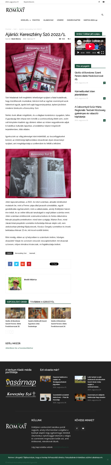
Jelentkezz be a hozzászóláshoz (19, 348)
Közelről (25, 20)
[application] (90, 46)
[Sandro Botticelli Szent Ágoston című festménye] (38, 313)
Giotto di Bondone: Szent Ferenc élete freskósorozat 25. (13, 323)
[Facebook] (99, 2)
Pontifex (36, 20)
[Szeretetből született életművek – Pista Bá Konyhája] (45, 397)
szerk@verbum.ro (61, 447)
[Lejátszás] (78, 52)
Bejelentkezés (29, 2)
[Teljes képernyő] (102, 52)
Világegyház (48, 20)
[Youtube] (104, 2)
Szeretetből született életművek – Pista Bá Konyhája (61, 397)
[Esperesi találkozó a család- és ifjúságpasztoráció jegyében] (45, 379)
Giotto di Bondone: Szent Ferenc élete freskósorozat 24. (59, 323)
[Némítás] (98, 52)
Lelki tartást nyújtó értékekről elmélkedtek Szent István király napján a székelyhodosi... (96, 382)
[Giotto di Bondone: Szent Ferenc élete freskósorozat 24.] (61, 313)
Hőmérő (60, 20)
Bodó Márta (16, 39)
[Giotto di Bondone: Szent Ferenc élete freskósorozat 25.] (15, 313)
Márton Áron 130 (90, 20)
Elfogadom (55, 461)
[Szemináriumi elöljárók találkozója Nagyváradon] (80, 397)
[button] (102, 15)
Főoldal (8, 29)
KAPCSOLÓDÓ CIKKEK (17, 302)
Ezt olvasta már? (49, 369)
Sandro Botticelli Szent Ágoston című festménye (37, 323)
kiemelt (32, 253)
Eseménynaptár (73, 20)
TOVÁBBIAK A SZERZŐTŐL (42, 302)
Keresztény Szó (21, 253)
